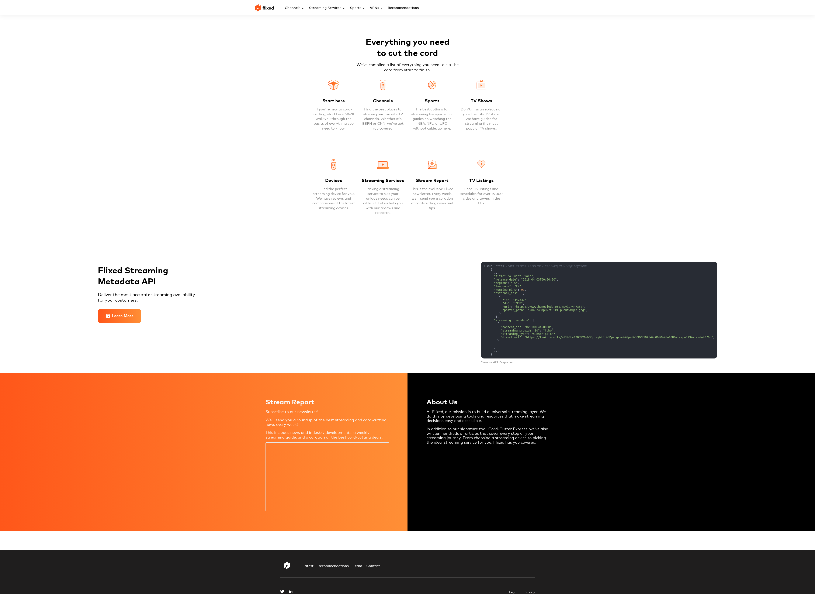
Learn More (122, 315)
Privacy (529, 592)
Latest (308, 566)
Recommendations (333, 566)
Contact (373, 566)
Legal (513, 592)
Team (357, 566)
